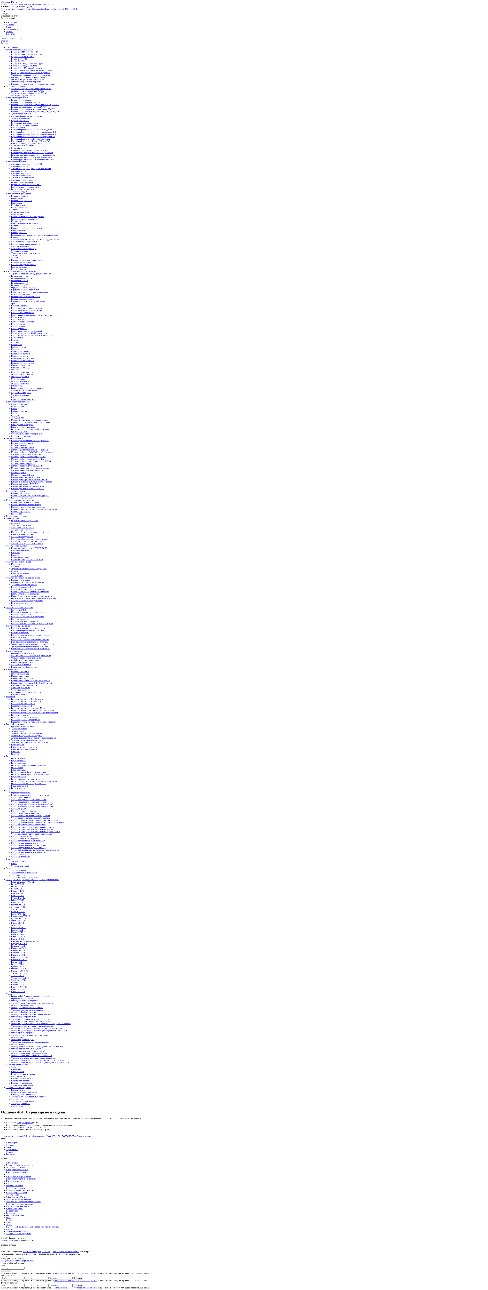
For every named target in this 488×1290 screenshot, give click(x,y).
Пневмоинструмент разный (23, 662)
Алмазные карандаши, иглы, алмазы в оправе (31, 169)
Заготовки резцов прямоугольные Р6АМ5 (29, 93)
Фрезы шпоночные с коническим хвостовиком (31, 1056)
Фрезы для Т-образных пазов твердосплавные (31, 1014)
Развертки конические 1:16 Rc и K (26, 701)
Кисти (14, 409)
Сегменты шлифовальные (22, 146)
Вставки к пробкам (19, 196)
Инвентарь (16, 1069)
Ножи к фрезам (17, 745)
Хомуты (14, 571)
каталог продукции (24, 1127)
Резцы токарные (18, 788)
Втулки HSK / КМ (19, 59)
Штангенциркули (18, 269)
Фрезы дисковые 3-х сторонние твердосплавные (32, 1003)
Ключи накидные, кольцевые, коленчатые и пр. (31, 315)
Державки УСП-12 (19, 907)
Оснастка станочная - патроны (19, 607)
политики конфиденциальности (36, 1252)
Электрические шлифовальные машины (28, 1097)
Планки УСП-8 (17, 934)
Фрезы (9, 994)
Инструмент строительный (18, 402)
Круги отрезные (18, 127)
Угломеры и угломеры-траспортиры (26, 253)
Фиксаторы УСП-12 (20, 978)
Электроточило (18, 1106)
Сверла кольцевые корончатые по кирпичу (29, 802)
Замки (14, 1067)
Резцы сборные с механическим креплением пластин (34, 781)
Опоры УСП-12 (18, 921)
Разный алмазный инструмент (24, 189)
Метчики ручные (18, 473)
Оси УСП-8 (16, 925)
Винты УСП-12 (18, 893)
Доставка (10, 25)
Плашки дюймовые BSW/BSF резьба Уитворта (31, 482)
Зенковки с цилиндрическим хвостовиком (29, 742)
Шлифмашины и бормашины (24, 667)
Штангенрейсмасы (19, 267)
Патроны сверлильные (21, 614)
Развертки (10, 697)
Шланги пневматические (22, 1078)
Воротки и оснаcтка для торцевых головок (29, 292)
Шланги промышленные (22, 1083)
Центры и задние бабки (21, 603)
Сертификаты (12, 29)
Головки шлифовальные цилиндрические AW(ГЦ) (33, 109)
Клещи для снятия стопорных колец (26, 308)
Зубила (14, 303)
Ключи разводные (19, 317)
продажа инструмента (10, 1240)
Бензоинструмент (18, 1090)
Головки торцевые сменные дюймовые (28, 301)
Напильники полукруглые (22, 358)
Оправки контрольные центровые (26, 82)
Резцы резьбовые (18, 777)
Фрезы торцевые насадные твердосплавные (30, 1042)
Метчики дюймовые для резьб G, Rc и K (28, 459)
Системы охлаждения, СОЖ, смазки (27, 543)
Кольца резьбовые (19, 207)
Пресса (14, 863)
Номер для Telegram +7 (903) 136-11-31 (61, 9)
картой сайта (26, 1125)
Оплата (9, 27)
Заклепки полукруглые (21, 525)
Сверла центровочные (20, 857)
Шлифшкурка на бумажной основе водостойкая (32, 153)
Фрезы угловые (18, 1044)
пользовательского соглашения (66, 1252)
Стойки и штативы (19, 251)
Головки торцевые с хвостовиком (25, 297)
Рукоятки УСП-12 (19, 966)
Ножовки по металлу (20, 367)
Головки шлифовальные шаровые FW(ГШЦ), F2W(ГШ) (35, 111)
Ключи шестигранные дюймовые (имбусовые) (31, 335)
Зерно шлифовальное (20, 118)
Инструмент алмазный (16, 162)
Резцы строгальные (19, 786)
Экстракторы (17, 575)
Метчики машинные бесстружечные (27, 470)
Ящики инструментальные (22, 1085)
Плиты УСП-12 (18, 937)
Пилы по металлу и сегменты (24, 747)
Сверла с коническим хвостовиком (26, 813)
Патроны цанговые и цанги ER (25, 621)
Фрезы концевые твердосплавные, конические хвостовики (36, 1028)
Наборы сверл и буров (20, 493)
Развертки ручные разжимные (24, 717)
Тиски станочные (18, 875)
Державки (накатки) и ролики (24, 585)
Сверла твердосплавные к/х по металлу (28, 841)
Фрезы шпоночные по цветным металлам (29, 1053)
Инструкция (11, 22)
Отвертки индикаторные (22, 374)
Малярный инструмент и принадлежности (29, 420)
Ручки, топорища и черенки (23, 1074)
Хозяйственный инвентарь (17, 1065)
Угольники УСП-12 (19, 971)
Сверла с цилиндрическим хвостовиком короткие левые (35, 831)
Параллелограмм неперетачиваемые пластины (31, 635)
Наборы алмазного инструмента (25, 187)
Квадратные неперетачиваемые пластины (29, 628)
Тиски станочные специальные (24, 877)
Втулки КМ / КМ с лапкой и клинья (26, 68)
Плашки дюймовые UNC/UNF (24, 484)
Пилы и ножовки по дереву (23, 427)
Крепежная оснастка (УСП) (23, 550)
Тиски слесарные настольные (24, 873)
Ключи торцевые (18, 324)
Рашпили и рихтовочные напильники (27, 388)
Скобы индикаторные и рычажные (26, 244)
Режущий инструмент (15, 724)
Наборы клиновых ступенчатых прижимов (30, 591)
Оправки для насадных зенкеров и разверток (30, 75)
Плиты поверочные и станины (24, 223)
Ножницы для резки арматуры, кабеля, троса (30, 422)
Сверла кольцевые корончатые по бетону (29, 799)
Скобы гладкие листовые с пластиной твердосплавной (35, 239)
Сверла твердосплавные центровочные (28, 852)
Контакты (10, 34)
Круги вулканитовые (20, 121)
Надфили (15, 349)
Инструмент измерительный (18, 194)
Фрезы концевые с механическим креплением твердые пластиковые (41, 1024)
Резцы (8, 756)
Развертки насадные (20, 715)
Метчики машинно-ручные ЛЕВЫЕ (26, 466)
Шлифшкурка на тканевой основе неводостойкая (32, 159)
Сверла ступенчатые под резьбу (25, 838)
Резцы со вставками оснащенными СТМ (28, 783)
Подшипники (12, 669)
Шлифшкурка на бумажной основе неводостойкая (33, 155)
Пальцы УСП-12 (18, 928)
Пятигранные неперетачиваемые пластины (30, 639)
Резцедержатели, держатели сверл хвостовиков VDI (33, 598)
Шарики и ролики (19, 694)
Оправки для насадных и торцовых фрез (28, 77)
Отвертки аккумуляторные (22, 372)
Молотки (15, 342)
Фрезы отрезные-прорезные (23, 1033)
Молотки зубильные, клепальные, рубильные (31, 655)
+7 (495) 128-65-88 (9, 4)
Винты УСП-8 (17, 896)
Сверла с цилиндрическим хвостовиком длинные (32, 827)
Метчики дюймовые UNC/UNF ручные (28, 457)
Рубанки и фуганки (19, 431)
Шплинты (15, 553)
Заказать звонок (24, 4)
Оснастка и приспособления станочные (23, 578)
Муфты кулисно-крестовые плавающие (28, 589)
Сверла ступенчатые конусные (24, 836)
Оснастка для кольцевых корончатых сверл (30, 795)
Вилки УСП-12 (17, 891)
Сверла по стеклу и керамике (24, 811)
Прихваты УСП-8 (19, 955)
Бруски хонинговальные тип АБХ (26, 185)
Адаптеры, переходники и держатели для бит (31, 274)
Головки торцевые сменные (23, 299)
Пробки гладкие (18, 230)
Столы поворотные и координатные (27, 601)
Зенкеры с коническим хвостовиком (27, 733)
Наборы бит (16, 345)
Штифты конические (20, 557)
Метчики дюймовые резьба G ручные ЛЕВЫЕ (31, 461)
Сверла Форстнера (19, 854)
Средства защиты (18, 1076)
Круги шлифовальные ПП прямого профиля (30, 139)
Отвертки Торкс (18, 379)
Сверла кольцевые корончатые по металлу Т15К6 (32, 806)
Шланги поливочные (20, 1081)
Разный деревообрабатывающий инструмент (30, 429)
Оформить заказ (27, 1261)
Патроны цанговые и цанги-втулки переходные (32, 623)
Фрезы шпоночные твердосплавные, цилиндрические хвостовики (40, 1062)
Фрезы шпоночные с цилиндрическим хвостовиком (33, 1058)
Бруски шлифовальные (21, 100)
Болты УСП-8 (17, 886)
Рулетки (14, 237)
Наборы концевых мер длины (24, 219)
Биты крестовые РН (19, 283)
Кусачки (14, 340)
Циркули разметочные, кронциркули (27, 260)
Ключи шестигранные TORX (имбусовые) (29, 333)
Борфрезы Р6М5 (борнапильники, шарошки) (30, 996)
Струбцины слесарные (21, 393)
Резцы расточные (18, 770)
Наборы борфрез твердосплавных (25, 502)
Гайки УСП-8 (17, 902)
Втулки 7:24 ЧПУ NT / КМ (22, 57)
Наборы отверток (18, 347)
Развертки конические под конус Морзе (28, 708)
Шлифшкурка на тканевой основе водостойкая (31, 157)
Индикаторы (16, 203)
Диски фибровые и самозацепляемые (27, 116)
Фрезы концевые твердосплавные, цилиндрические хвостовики (39, 1030)
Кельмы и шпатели (19, 406)
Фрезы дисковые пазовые (22, 1005)
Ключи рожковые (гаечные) (23, 322)
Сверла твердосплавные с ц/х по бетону (28, 845)
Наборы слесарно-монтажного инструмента (30, 495)
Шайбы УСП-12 (18, 982)
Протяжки (15, 751)
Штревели (15, 605)
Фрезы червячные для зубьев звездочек (28, 1051)
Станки (9, 859)
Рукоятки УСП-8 (18, 969)
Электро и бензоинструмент (18, 1088)
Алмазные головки (19, 166)
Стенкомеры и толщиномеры (23, 249)
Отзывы (9, 31)
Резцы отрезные (18, 758)
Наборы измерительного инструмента (27, 217)
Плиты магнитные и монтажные (25, 594)
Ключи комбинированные (22, 313)
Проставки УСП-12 (19, 957)
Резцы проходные (19, 763)
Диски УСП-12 (17, 909)
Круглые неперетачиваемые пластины (27, 630)
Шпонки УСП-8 (18, 992)
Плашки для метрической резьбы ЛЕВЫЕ (29, 479)
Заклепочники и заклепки (22, 527)
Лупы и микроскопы (20, 212)
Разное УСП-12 (18, 962)
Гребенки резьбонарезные (22, 726)
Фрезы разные (17, 1037)
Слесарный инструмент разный (25, 390)
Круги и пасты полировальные (24, 125)
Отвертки (15, 370)
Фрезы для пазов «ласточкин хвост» (27, 1008)
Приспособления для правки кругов (27, 143)
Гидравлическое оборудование (24, 521)
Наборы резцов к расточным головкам (28, 507)
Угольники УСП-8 (19, 973)
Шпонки (15, 555)
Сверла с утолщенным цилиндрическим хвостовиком (34, 820)
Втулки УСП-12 (18, 898)
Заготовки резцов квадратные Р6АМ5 (27, 91)
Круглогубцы (17, 338)
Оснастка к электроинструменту (25, 1092)
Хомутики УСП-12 (19, 980)
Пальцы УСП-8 (18, 930)
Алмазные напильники (21, 175)
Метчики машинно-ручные (23, 463)
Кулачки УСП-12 (18, 918)
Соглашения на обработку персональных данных (75, 1273)
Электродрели (17, 1099)
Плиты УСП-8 (17, 939)
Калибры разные (18, 205)
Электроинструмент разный (23, 1101)
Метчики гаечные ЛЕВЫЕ (22, 447)
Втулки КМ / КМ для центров (24, 66)
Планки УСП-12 (18, 932)
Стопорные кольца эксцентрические (27, 692)
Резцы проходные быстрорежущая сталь (28, 765)
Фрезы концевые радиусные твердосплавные (30, 1019)
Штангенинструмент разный (23, 265)
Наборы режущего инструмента (20, 500)
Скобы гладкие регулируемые (24, 242)
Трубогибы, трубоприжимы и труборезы (29, 569)
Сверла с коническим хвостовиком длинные (30, 815)
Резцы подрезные (18, 761)
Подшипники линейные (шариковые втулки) (30, 681)
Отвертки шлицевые (20, 383)
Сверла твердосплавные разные (25, 843)
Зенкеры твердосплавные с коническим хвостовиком (34, 738)
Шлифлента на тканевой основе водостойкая (30, 150)
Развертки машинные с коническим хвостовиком (32, 710)
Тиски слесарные (18, 870)
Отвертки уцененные (20, 381)
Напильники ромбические (22, 361)
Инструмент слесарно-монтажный (21, 271)
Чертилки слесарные (20, 395)
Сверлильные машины (21, 665)
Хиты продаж (12, 47)
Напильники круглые (20, 354)
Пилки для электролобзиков (23, 1094)
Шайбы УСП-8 (17, 985)
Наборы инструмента (15, 491)
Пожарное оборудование (22, 534)
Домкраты (15, 523)
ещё (7, 1174)
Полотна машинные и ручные (24, 749)
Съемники (15, 566)
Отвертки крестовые (20, 377)
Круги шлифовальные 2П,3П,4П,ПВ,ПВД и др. (31, 130)
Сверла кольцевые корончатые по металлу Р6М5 (32, 804)
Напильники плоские (20, 356)
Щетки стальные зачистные (23, 399)
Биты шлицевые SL (19, 285)
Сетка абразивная (18, 148)
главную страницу (25, 1123)
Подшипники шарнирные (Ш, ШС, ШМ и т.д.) (31, 683)
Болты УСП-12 (17, 884)
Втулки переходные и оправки (19, 50)
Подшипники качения (20, 676)
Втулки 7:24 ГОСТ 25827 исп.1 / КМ (27, 54)
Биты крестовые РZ (19, 281)
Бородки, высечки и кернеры (23, 287)
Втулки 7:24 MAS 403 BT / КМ (24, 52)
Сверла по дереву (18, 809)
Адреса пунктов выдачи (11, 9)
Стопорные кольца (19, 690)
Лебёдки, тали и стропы (21, 530)
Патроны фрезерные (20, 619)
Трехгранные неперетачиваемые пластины (29, 646)
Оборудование (12, 518)
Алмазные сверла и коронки (23, 180)
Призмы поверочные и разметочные (27, 228)
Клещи (14, 413)
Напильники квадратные (22, 351)
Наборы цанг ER (18, 610)
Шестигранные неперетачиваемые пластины (30, 649)
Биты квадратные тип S (21, 278)
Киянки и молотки (19, 411)
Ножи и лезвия (17, 1072)
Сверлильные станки (20, 866)
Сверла (9, 790)
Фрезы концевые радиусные (23, 1017)
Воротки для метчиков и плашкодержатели (30, 441)
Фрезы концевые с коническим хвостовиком (30, 1021)
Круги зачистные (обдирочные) (25, 123)
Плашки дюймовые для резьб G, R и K (28, 486)
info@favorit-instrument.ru (42, 4)
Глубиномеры (17, 198)
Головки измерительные (21, 201)
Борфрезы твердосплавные (22, 998)
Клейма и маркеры (19, 306)
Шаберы (14, 397)
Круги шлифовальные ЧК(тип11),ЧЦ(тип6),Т (30, 141)
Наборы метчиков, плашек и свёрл (26, 505)
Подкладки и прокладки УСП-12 (25, 941)
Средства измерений (20, 246)
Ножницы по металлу (20, 365)
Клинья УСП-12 (18, 912)
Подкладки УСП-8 (19, 944)
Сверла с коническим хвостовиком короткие (30, 818)
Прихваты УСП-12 (19, 953)
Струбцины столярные (21, 436)
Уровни (14, 258)
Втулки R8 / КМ (18, 61)
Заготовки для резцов (15, 86)
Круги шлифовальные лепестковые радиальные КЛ (33, 132)
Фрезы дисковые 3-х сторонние (25, 1001)
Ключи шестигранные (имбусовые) (26, 331)
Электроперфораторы (20, 1104)
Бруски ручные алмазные (22, 182)
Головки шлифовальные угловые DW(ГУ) (29, 107)
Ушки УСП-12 (17, 976)
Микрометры (17, 214)
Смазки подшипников (20, 687)
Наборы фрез (16, 514)
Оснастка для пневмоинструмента (26, 658)
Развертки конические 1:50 (23, 706)
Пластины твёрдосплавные (18, 626)
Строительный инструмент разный (26, 434)
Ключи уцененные (19, 329)
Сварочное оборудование (22, 537)
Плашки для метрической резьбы (25, 477)
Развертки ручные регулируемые (25, 719)
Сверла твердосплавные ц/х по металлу (28, 847)
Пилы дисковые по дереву (22, 425)
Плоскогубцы (17, 386)
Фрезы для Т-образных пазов (23, 1012)
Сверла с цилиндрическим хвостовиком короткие (32, 829)
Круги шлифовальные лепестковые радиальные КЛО (34, 134)
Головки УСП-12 (18, 905)
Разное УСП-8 (17, 964)
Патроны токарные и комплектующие (27, 617)
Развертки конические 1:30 (23, 703)
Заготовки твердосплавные (23, 95)
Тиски (9, 868)
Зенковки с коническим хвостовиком (27, 740)
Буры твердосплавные (20, 793)
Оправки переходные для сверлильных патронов (32, 84)
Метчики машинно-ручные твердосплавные (30, 468)
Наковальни (16, 564)
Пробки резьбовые (19, 233)
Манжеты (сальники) (20, 674)
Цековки (15, 754)
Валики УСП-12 (18, 889)
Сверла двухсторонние (21, 797)
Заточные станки (18, 861)
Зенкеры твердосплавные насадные (26, 735)
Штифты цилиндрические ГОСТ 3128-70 (29, 548)
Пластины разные (19, 637)
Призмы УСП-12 (18, 948)
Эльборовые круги (19, 191)
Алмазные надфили (19, 173)
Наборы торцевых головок (22, 498)
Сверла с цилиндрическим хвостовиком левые (31, 834)
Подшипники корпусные (22, 678)
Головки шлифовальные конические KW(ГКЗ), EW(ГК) (35, 105)
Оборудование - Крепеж (16, 546)
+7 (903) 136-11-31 (52, 1136)
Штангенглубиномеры (21, 262)
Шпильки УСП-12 (19, 987)
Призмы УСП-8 (18, 950)
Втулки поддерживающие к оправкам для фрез (31, 70)
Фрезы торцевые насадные (22, 1040)
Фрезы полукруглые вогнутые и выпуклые (30, 1035)
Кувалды (15, 415)
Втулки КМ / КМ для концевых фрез (27, 63)
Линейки (15, 210)
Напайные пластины (20, 633)
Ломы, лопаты (17, 418)
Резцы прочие (17, 767)
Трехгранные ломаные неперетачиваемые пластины (33, 644)
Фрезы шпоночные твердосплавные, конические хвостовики (37, 1060)
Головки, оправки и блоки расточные (27, 582)
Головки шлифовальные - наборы (25, 102)
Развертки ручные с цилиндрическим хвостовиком (33, 722)
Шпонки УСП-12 (18, 989)
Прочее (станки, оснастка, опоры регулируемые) (32, 596)
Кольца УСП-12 (18, 914)
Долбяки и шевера (19, 729)
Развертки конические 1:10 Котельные (27, 699)
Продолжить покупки (10, 1261)
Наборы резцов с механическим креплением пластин (34, 509)
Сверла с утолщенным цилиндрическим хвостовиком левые (37, 822)
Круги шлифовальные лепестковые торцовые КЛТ (33, 137)
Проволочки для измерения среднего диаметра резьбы (34, 235)
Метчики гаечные (19, 445)
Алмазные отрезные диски (22, 178)
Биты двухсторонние (20, 276)
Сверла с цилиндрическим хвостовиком (28, 825)
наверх (4, 1256)
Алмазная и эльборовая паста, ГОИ (26, 164)
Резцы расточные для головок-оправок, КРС (30, 774)
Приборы (15, 226)
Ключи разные (17, 319)
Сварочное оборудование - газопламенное (29, 539)
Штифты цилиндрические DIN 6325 (27, 559)
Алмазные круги (18, 171)
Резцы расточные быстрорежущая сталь (28, 772)
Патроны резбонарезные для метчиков (27, 612)
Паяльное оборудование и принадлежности (30, 532)
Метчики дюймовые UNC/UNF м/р (26, 454)
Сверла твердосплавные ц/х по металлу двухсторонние (35, 850)
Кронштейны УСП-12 (20, 916)
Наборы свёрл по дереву (16, 516)
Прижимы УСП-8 (19, 946)
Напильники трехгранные (22, 363)
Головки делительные (20, 580)
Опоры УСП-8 (17, 923)
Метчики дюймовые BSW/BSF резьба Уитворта (32, 452)
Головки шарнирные (20, 671)
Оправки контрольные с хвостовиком (27, 79)
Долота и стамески (19, 404)
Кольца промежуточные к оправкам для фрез (30, 73)
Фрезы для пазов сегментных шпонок (27, 1010)
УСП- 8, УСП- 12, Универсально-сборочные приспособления (32, 880)
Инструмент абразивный (17, 98)
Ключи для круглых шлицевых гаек (26, 310)
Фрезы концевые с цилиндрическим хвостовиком (32, 1026)
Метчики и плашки (14, 438)
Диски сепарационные (21, 114)
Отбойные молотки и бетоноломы (26, 660)
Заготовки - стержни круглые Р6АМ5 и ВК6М (31, 89)
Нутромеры (16, 221)
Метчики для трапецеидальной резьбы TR (29, 450)
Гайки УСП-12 (17, 900)
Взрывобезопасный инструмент (25, 290)
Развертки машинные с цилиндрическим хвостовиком (34, 713)
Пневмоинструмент (14, 651)
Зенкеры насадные (19, 731)
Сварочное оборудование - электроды (27, 541)
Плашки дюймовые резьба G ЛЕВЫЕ (27, 489)
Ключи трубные (18, 326)
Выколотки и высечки (20, 294)
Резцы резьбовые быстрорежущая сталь (28, 779)
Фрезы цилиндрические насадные (26, 1049)
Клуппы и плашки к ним (22, 443)
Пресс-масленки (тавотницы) (24, 685)
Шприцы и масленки (20, 573)
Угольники (16, 255)
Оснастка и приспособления (18, 562)
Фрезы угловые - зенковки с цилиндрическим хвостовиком (37, 1046)
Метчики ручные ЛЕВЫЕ (22, 475)
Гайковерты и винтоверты (22, 653)
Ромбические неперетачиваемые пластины (29, 642)
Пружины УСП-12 (19, 960)
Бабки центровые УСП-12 (22, 882)
